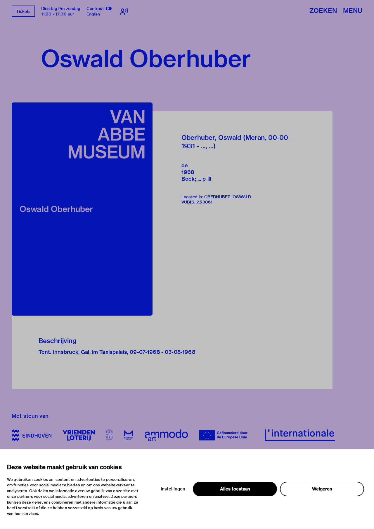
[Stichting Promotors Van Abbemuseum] (109, 435)
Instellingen (173, 489)
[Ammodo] (166, 435)
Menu (352, 11)
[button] (82, 209)
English (93, 14)
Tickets (23, 11)
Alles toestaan (235, 489)
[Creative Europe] (226, 435)
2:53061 (204, 202)
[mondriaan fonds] (128, 435)
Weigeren (322, 489)
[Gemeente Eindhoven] (31, 435)
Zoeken (323, 11)
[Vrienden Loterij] (78, 435)
